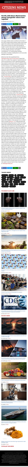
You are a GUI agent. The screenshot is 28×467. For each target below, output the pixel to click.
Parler (10, 24)
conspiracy (4, 177)
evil (15, 175)
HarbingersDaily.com (6, 58)
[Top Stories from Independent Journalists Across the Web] (14, 10)
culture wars (23, 181)
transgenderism (20, 175)
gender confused (5, 186)
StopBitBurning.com (8, 2)
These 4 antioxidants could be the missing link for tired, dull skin (13, 380)
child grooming (12, 186)
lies (7, 179)
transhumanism (5, 175)
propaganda (11, 175)
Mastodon (5, 24)
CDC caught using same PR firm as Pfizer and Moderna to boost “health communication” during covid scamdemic (13, 311)
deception (4, 179)
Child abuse (17, 177)
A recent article (15, 58)
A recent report (7, 76)
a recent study (19, 94)
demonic (10, 181)
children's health (10, 177)
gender (11, 179)
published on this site (12, 461)
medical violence (16, 181)
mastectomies (4, 181)
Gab (16, 24)
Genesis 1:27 (12, 121)
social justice (23, 177)
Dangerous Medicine (18, 179)
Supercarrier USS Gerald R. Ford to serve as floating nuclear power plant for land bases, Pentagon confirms (13, 422)
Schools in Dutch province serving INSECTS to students (11, 292)
